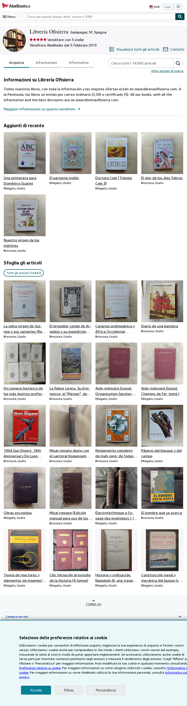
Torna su (93, 604)
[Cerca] (179, 16)
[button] (178, 63)
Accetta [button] (36, 690)
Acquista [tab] (16, 62)
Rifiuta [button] (68, 690)
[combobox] (99, 16)
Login (167, 6)
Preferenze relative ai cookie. (40, 668)
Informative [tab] (79, 62)
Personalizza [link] (106, 690)
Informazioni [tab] (46, 62)
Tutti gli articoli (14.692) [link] (23, 273)
